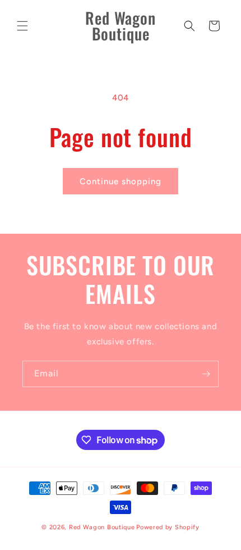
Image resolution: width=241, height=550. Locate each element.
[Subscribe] (205, 374)
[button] (22, 25)
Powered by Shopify (168, 527)
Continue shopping (120, 181)
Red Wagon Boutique (102, 527)
